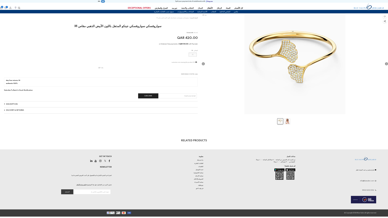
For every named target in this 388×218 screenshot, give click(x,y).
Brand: (195, 32)
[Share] (385, 21)
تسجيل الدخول (10, 8)
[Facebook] (109, 161)
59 (194, 62)
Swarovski (190, 32)
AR (103, 1)
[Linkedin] (91, 161)
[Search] (19, 7)
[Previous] (203, 63)
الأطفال (210, 8)
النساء (228, 8)
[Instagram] (100, 161)
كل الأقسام (239, 8)
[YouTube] (95, 161)
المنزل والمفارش (161, 8)
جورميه (174, 8)
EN (99, 1)
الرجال (219, 8)
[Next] (386, 63)
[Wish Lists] (385, 17)
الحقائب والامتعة (187, 8)
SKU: (196, 74)
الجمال (200, 8)
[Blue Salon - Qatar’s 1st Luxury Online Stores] (369, 6)
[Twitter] (105, 161)
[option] (295, 63)
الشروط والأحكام (81, 185)
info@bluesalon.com (367, 181)
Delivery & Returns (15, 110)
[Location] (16, 8)
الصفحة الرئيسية (194, 18)
